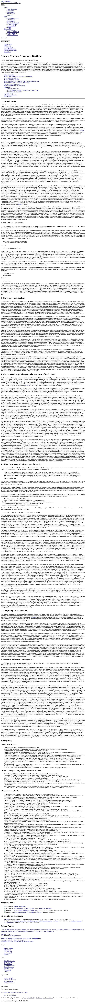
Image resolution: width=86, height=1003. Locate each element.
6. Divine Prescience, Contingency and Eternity (16, 82)
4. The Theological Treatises (11, 79)
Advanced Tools (11, 26)
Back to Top (7, 52)
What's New (10, 10)
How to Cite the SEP (13, 22)
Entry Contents (8, 44)
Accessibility (7, 970)
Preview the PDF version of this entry (24, 908)
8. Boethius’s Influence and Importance (14, 85)
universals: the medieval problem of (44, 931)
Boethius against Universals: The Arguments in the (37, 921)
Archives (9, 15)
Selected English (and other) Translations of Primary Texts (22, 90)
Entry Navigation (5, 41)
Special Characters (12, 24)
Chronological (11, 13)
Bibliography (7, 45)
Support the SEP (11, 30)
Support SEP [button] (7, 29)
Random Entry (11, 12)
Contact (9, 27)
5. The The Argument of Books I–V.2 (21, 81)
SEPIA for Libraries (12, 35)
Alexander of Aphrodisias (7, 929)
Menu (2, 4)
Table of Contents (12, 9)
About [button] (5, 16)
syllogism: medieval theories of (26, 931)
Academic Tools (8, 47)
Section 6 (20, 204)
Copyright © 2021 (5, 934)
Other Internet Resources (10, 94)
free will (29, 929)
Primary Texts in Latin (13, 88)
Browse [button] (6, 7)
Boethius (6, 919)
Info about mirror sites (10, 995)
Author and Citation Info (10, 50)
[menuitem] (46, 9)
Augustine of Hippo (20, 929)
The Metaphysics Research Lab (44, 998)
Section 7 (27, 385)
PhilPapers (38, 912)
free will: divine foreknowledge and (41, 929)
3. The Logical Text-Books (11, 78)
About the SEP (11, 19)
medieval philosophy (57, 929)
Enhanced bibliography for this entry (24, 912)
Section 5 (33, 617)
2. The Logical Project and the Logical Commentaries (18, 76)
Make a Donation (12, 33)
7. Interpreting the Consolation (12, 84)
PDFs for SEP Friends (13, 32)
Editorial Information (12, 18)
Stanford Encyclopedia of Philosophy (10, 3)
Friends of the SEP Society (45, 908)
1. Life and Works (9, 75)
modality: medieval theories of (9, 931)
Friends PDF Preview (10, 49)
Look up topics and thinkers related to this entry (27, 910)
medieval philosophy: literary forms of (74, 929)
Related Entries (8, 96)
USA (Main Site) (14, 992)
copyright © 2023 (29, 998)
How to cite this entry (20, 906)
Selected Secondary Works (14, 91)
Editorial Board (11, 21)
